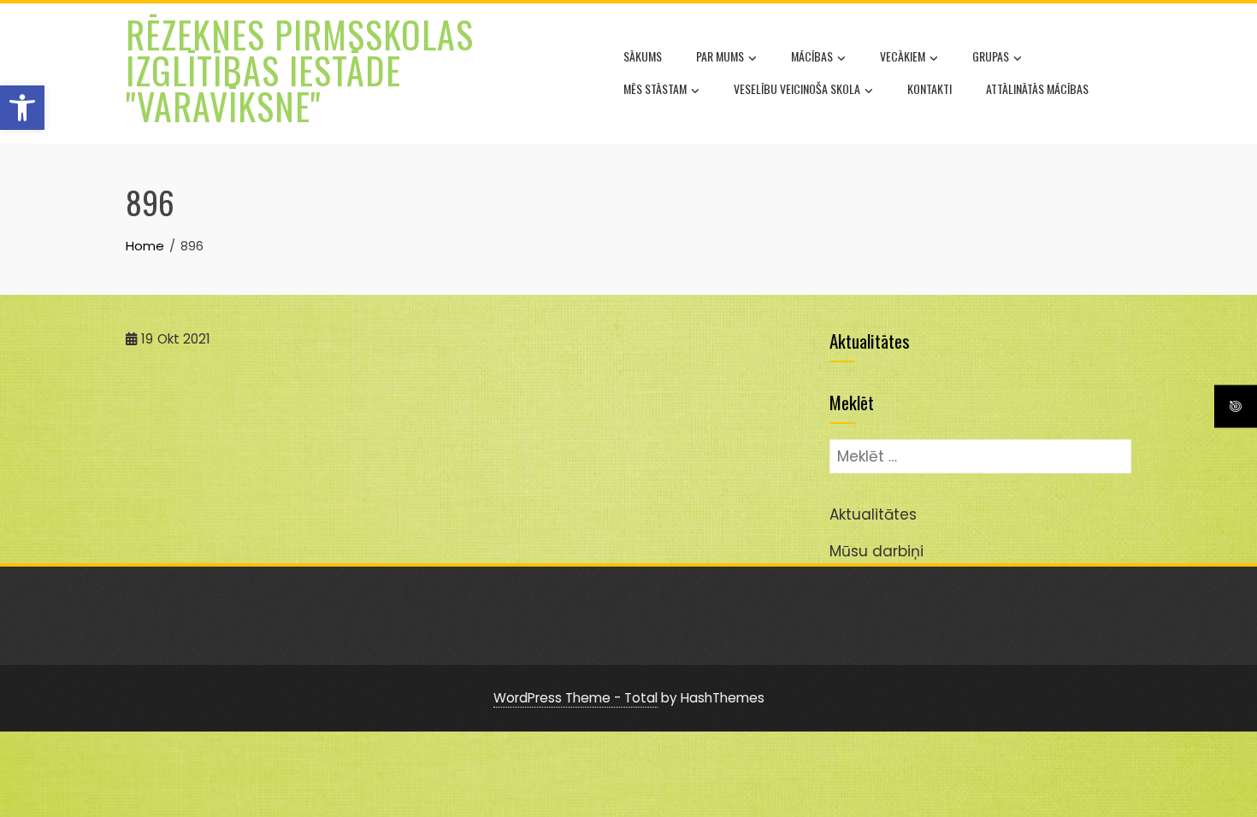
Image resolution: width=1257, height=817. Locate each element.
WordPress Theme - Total (575, 698)
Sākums (642, 56)
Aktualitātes (873, 514)
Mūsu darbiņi (876, 551)
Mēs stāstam (655, 88)
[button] (22, 107)
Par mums (720, 56)
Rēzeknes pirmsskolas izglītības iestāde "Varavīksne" (300, 70)
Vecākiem (902, 56)
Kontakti (929, 88)
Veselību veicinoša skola (797, 88)
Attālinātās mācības (1037, 88)
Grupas (990, 56)
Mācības (812, 56)
